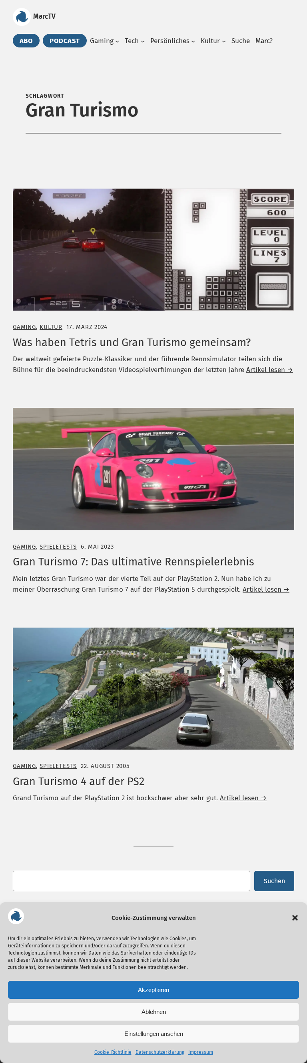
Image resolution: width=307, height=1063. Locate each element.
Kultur (51, 327)
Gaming (24, 327)
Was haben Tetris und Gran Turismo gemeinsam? (132, 342)
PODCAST (65, 41)
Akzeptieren (153, 989)
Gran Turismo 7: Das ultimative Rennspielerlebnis (133, 561)
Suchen (274, 881)
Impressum (200, 1052)
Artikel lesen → (269, 370)
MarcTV (44, 16)
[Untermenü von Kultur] (224, 41)
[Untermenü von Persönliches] (193, 41)
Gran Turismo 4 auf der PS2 (78, 781)
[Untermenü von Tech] (143, 41)
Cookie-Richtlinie (113, 1052)
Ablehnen (154, 1011)
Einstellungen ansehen (153, 1033)
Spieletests (58, 546)
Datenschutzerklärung (160, 1052)
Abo (26, 41)
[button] (295, 918)
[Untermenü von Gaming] (117, 41)
